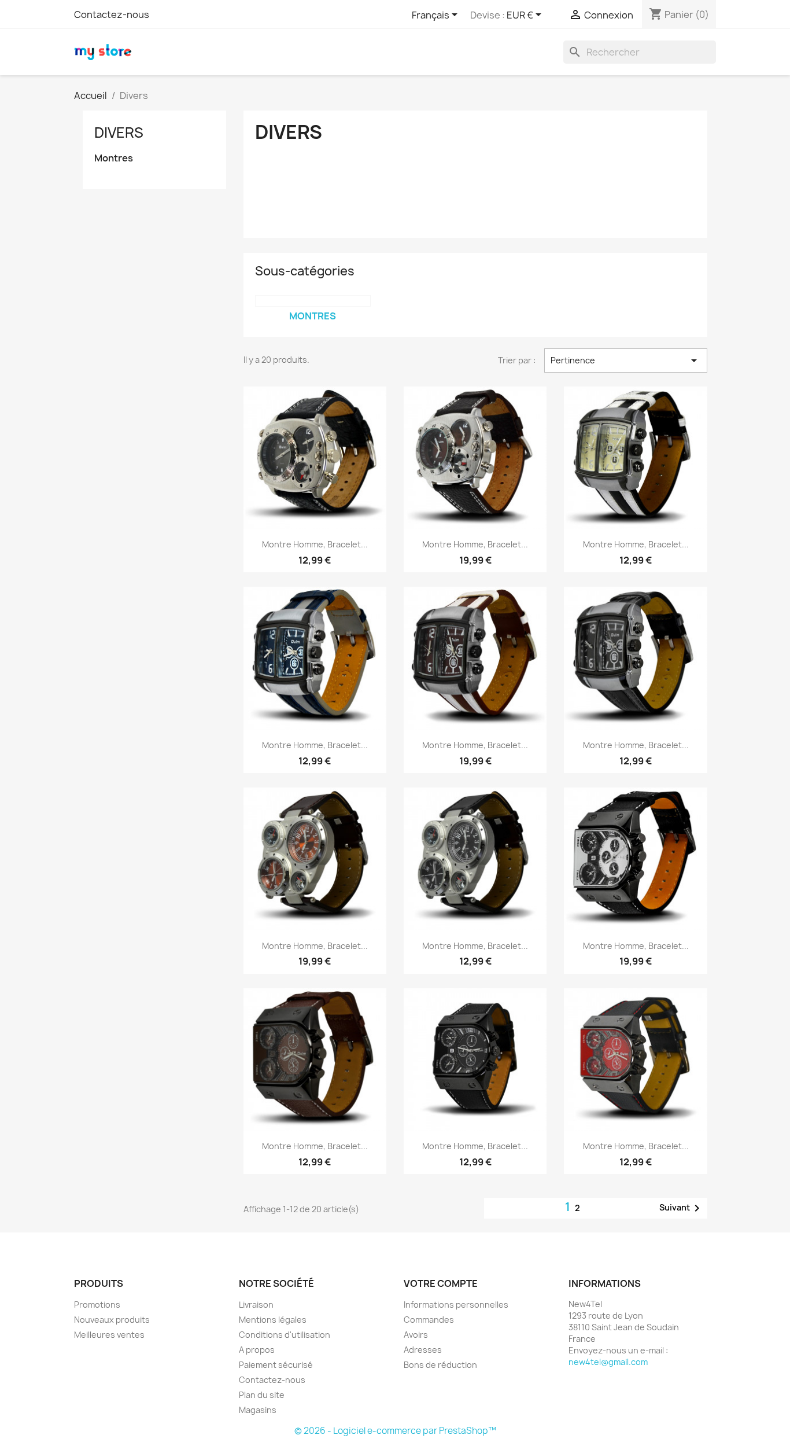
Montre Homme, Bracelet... (315, 544)
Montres (113, 158)
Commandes (429, 1319)
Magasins (257, 1409)
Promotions (97, 1304)
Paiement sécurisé (276, 1364)
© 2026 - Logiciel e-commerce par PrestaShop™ (395, 1431)
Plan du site (262, 1394)
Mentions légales (273, 1319)
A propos (257, 1349)
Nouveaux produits (112, 1319)
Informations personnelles (456, 1304)
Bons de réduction (440, 1364)
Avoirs (416, 1334)
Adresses (423, 1349)
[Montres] (313, 301)
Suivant (681, 1208)
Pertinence (626, 360)
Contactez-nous (111, 14)
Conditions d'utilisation (284, 1334)
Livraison (256, 1304)
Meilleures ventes (109, 1334)
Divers (118, 132)
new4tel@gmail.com (608, 1361)
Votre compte (441, 1283)
